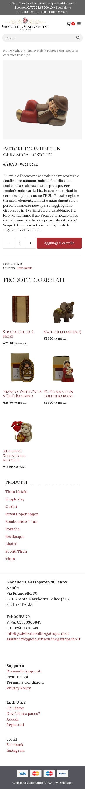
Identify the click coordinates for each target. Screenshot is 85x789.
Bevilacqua (14, 536)
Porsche (12, 529)
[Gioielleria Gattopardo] (25, 24)
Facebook (15, 744)
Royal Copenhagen (22, 514)
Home (7, 50)
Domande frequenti (24, 671)
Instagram (16, 750)
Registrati (15, 724)
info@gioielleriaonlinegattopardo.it (38, 633)
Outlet (11, 506)
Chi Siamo (15, 708)
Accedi (13, 719)
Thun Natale (35, 50)
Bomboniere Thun (21, 521)
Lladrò (11, 544)
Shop (19, 50)
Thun (10, 558)
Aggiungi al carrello (59, 243)
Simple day (14, 499)
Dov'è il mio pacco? (23, 713)
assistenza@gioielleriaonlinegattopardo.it (43, 639)
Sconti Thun (16, 551)
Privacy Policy (19, 688)
